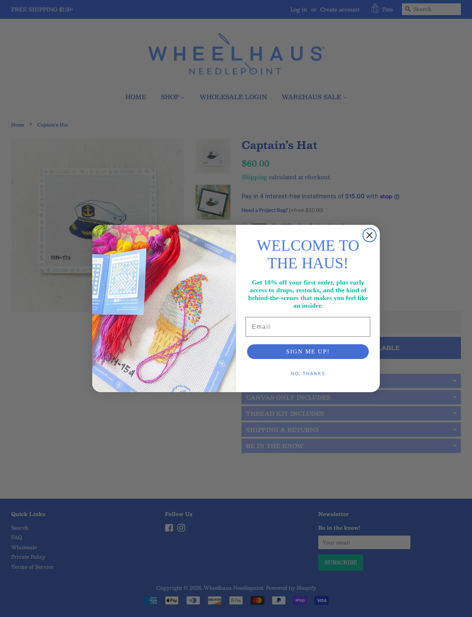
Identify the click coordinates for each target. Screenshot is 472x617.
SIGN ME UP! (308, 351)
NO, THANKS (308, 373)
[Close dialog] (369, 235)
